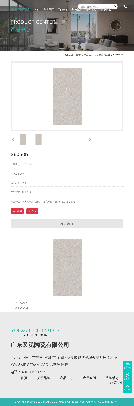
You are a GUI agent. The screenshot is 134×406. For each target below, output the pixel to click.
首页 (78, 55)
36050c (24, 307)
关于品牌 (43, 378)
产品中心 (88, 55)
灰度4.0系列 (103, 55)
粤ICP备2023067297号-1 (105, 401)
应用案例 (89, 378)
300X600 (118, 55)
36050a (24, 303)
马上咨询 (17, 211)
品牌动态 (112, 378)
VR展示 (32, 211)
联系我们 (116, 383)
